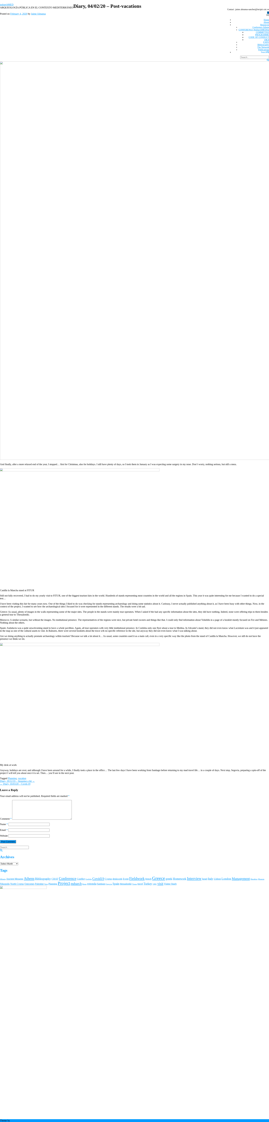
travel (140, 884)
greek (169, 878)
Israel (204, 879)
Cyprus (108, 879)
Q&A (266, 40)
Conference (67, 878)
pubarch (76, 883)
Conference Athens (260, 27)
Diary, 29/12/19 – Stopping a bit (17, 781)
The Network (263, 47)
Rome (84, 884)
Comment (6, 818)
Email (4, 830)
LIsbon (217, 879)
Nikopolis (5, 884)
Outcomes (29, 884)
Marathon (253, 879)
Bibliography (263, 45)
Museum (261, 879)
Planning (12, 778)
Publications (263, 50)
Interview (194, 878)
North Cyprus (17, 884)
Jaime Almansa (38, 13)
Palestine (39, 884)
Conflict (81, 879)
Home (266, 20)
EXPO (266, 42)
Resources (264, 25)
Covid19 (98, 878)
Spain (116, 883)
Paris (46, 884)
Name (4, 824)
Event (126, 879)
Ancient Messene (14, 879)
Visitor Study (170, 884)
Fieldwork (137, 878)
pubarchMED (7, 4)
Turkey (148, 883)
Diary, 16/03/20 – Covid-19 (15, 784)
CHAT (55, 879)
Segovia (109, 884)
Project (64, 883)
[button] (268, 13)
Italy (210, 878)
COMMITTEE (262, 32)
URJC (155, 884)
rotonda (91, 883)
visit (160, 883)
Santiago (101, 884)
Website (4, 835)
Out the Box (17, 1120)
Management (241, 878)
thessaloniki (126, 884)
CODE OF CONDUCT (259, 37)
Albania (3, 879)
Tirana (134, 884)
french (148, 879)
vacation (22, 778)
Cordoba (88, 879)
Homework (179, 878)
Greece (158, 878)
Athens (29, 878)
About (266, 22)
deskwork (117, 879)
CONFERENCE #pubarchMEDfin (254, 30)
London (226, 878)
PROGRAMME (262, 35)
